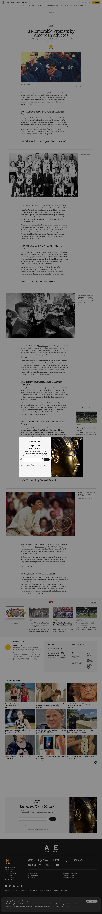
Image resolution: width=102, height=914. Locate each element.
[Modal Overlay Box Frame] (51, 457)
